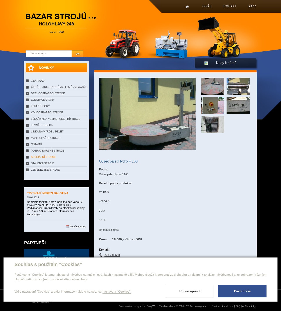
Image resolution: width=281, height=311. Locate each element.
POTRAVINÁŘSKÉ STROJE (47, 150)
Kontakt (229, 6)
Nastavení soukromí (223, 306)
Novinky (46, 68)
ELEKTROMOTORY (43, 99)
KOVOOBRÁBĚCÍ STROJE (47, 112)
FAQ (238, 306)
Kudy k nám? (226, 63)
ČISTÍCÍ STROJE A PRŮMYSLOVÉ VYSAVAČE (59, 87)
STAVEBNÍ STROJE (42, 163)
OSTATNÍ (36, 144)
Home (187, 7)
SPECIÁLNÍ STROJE (43, 157)
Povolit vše (242, 291)
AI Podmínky (249, 306)
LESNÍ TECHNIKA (42, 125)
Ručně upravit (189, 291)
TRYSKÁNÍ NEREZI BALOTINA (47, 193)
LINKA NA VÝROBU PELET (47, 131)
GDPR (252, 6)
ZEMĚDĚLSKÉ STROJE (45, 169)
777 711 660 (112, 255)
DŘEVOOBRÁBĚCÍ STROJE (48, 93)
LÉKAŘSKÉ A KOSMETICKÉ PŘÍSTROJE (55, 118)
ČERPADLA (38, 80)
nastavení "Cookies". (117, 291)
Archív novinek (78, 226)
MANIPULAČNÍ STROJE (45, 137)
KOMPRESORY (40, 106)
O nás (206, 6)
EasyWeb (152, 306)
